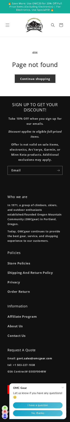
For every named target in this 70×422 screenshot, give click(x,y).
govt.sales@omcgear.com (34, 358)
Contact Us (16, 335)
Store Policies (18, 263)
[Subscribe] (58, 170)
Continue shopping (35, 79)
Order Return (18, 291)
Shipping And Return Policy (30, 272)
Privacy (13, 282)
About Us (15, 326)
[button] (7, 25)
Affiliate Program (22, 316)
